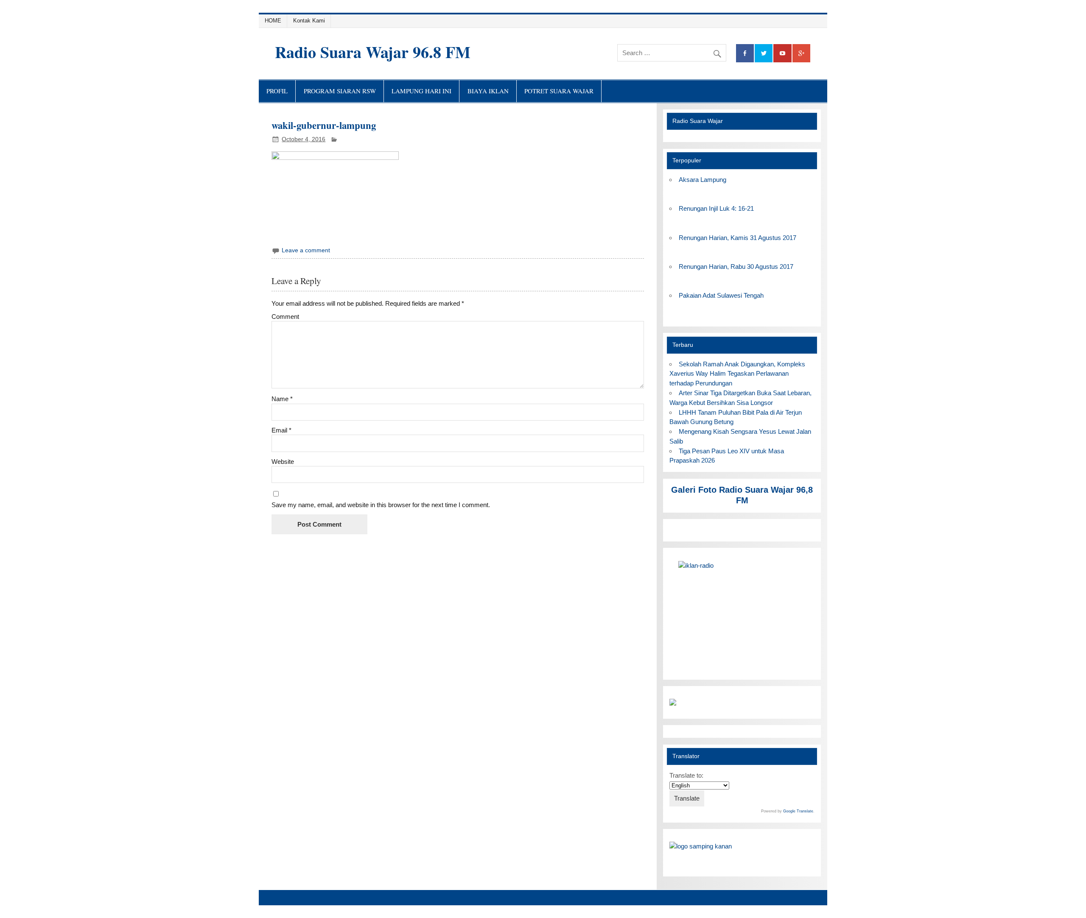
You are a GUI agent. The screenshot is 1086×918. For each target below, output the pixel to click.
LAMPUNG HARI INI (421, 90)
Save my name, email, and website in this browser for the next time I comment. (381, 505)
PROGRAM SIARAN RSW (340, 90)
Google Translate (798, 811)
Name (282, 399)
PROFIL (277, 90)
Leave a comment (306, 250)
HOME (273, 20)
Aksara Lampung (702, 179)
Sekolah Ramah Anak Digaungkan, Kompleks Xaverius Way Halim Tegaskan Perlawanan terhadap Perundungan (737, 373)
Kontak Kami (309, 20)
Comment (285, 316)
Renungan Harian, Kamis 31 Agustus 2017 (737, 237)
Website (283, 461)
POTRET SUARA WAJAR (558, 90)
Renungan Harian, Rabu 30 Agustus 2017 (736, 266)
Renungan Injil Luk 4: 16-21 (716, 208)
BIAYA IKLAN (488, 90)
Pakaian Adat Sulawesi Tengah (721, 295)
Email (281, 430)
